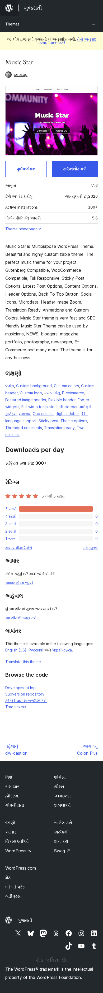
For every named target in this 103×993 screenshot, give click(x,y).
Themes (12, 24)
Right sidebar (67, 413)
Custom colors (66, 385)
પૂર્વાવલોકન (26, 168)
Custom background (34, 385)
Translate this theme (23, 661)
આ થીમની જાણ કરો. (21, 617)
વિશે (8, 777)
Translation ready (59, 427)
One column (43, 413)
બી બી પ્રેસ (15, 887)
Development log (20, 687)
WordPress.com (20, 868)
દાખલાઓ (62, 805)
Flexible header (62, 400)
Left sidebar (67, 406)
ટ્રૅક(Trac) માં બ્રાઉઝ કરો (26, 700)
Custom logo (31, 393)
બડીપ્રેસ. (13, 896)
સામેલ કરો (63, 822)
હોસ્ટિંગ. (12, 795)
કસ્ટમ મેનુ (52, 393)
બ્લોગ (9, 385)
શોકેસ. (60, 777)
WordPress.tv (18, 850)
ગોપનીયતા (14, 805)
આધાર (10, 832)
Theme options (73, 420)
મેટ (8, 877)
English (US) (15, 650)
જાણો (10, 822)
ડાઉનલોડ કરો (75, 168)
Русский (36, 650)
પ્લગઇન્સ (62, 795)
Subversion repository (24, 694)
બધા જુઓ (90, 547)
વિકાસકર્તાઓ (17, 841)
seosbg (20, 74)
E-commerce (73, 393)
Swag (62, 850)
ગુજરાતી (25, 920)
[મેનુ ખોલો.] (94, 8)
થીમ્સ (59, 786)
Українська (62, 650)
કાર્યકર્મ (60, 832)
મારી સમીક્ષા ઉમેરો (18, 547)
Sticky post (48, 420)
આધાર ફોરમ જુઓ (19, 582)
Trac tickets (15, 707)
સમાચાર (25, 413)
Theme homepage (21, 229)
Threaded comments (23, 427)
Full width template (37, 406)
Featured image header (25, 400)
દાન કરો (61, 841)
